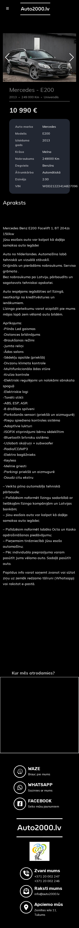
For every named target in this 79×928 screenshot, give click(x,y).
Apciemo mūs (48, 904)
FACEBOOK (40, 801)
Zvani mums (47, 870)
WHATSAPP (40, 784)
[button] (7, 57)
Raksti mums (48, 888)
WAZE (34, 768)
